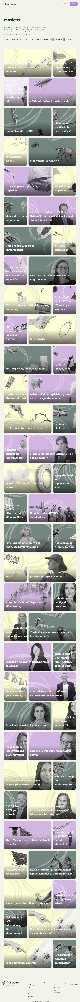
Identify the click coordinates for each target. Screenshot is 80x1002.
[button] (20, 4)
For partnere (57, 991)
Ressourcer (57, 982)
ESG (29, 993)
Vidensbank (57, 987)
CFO (29, 990)
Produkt (21, 982)
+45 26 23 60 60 (74, 984)
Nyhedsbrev (41, 4)
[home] (9, 4)
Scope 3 (30, 996)
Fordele (30, 982)
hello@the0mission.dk (72, 982)
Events (56, 985)
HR (29, 987)
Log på (65, 4)
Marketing (31, 985)
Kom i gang (73, 4)
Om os (59, 4)
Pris (34, 4)
